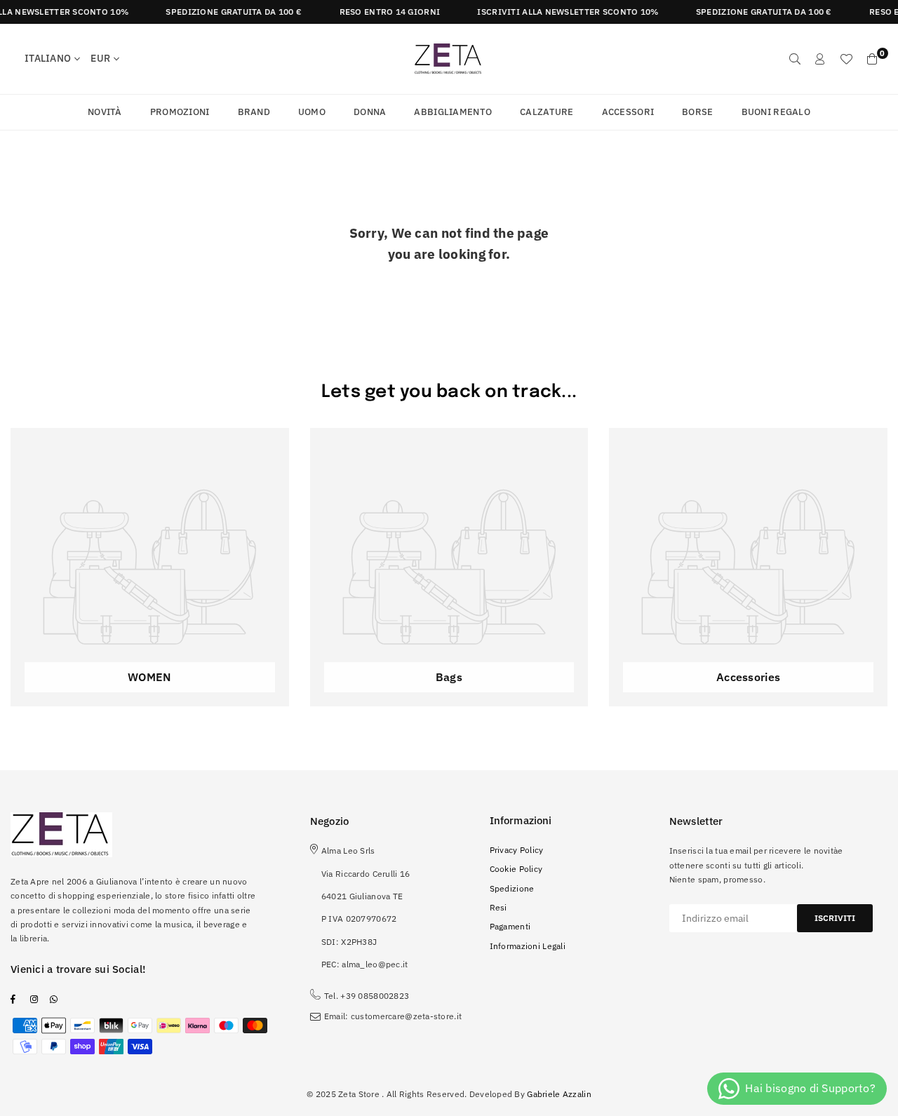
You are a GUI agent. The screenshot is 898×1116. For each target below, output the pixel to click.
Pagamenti (510, 926)
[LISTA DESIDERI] (846, 59)
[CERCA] (794, 59)
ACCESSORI (628, 112)
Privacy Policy (517, 850)
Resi (498, 907)
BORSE (697, 112)
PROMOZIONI (180, 112)
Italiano (48, 58)
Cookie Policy (516, 868)
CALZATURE (547, 112)
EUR (100, 58)
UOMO (312, 112)
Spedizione (512, 888)
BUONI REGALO (776, 112)
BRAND (254, 112)
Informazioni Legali (527, 946)
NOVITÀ (105, 112)
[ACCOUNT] (820, 59)
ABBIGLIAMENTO (453, 112)
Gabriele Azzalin (559, 1094)
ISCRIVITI (835, 918)
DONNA (370, 112)
